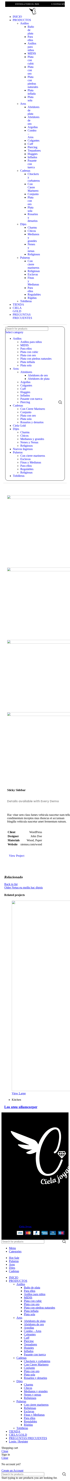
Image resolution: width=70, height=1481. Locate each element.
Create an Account (12, 1470)
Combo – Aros (32, 1331)
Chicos (32, 230)
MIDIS (32, 53)
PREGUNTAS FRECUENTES (22, 316)
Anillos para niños (32, 47)
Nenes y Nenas (29, 442)
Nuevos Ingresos (23, 449)
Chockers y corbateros (37, 1361)
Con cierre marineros (33, 264)
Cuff (30, 143)
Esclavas (33, 274)
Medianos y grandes (32, 439)
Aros (23, 103)
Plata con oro (30, 70)
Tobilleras (26, 301)
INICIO (17, 16)
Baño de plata (32, 1287)
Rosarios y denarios (31, 422)
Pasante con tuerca (31, 398)
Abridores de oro (38, 375)
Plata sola (30, 98)
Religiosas (34, 271)
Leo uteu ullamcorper (20, 1107)
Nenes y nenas (32, 1394)
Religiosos (34, 254)
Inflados (32, 157)
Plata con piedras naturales (33, 82)
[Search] (60, 402)
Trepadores (34, 150)
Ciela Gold (19, 425)
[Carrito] (60, 11)
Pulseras (25, 257)
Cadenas (25, 170)
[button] (9, 10)
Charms (32, 227)
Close (4, 1451)
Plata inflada (32, 92)
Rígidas (32, 297)
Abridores (26, 372)
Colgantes (33, 140)
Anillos (24, 23)
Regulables (34, 294)
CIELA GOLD (17, 309)
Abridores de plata (38, 378)
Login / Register (18, 1441)
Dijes (23, 224)
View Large (19, 1093)
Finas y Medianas (30, 462)
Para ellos (30, 38)
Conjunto (33, 194)
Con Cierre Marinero (33, 187)
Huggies (33, 153)
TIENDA (18, 304)
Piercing (32, 147)
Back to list (11, 884)
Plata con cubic (31, 60)
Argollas (33, 127)
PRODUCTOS (22, 20)
